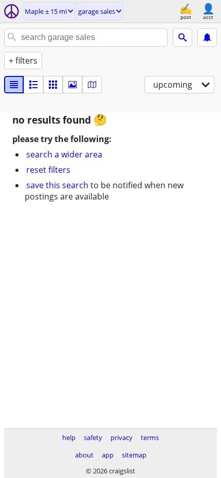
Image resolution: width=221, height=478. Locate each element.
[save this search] (207, 37)
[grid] (53, 84)
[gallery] (72, 84)
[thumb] (33, 84)
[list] (14, 84)
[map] (92, 84)
